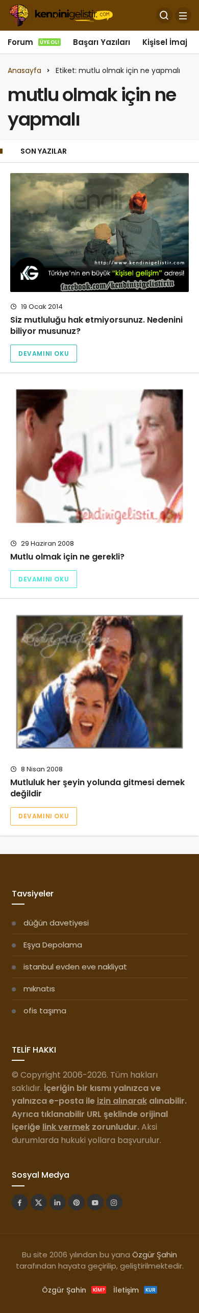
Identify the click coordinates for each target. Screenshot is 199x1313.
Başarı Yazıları (101, 42)
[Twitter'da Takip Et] (39, 1202)
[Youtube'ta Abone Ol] (95, 1202)
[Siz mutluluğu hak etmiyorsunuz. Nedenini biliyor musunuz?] (99, 232)
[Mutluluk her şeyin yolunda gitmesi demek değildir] (99, 682)
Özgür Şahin (154, 1254)
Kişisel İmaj (164, 42)
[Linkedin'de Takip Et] (57, 1202)
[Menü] (183, 15)
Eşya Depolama (52, 944)
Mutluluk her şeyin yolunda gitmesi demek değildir (97, 787)
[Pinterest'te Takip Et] (76, 1202)
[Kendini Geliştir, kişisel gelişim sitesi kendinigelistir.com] (61, 14)
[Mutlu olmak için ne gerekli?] (99, 456)
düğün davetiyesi (56, 922)
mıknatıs (39, 988)
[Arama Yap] (164, 15)
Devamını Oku (43, 353)
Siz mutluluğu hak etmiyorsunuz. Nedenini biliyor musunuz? (96, 325)
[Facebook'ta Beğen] (20, 1202)
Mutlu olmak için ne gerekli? (67, 557)
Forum (33, 42)
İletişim (134, 1290)
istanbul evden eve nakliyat (75, 966)
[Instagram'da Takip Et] (114, 1202)
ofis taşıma (44, 1010)
